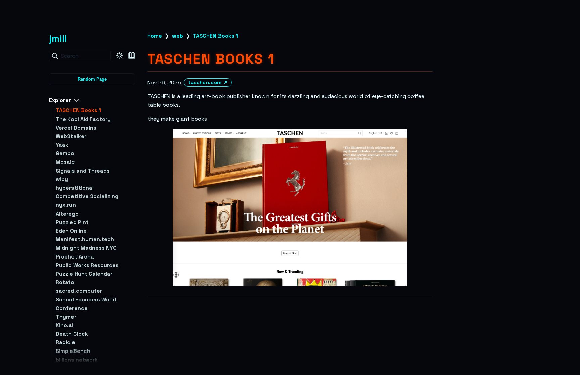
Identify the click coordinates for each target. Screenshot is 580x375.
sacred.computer (79, 290)
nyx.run (66, 204)
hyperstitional (75, 187)
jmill (58, 38)
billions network (77, 359)
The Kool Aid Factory (83, 119)
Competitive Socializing (87, 196)
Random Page (92, 79)
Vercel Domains (76, 127)
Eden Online (71, 230)
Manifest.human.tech (85, 239)
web (177, 35)
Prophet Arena (75, 256)
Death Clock (72, 333)
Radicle (65, 342)
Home (154, 35)
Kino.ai (65, 325)
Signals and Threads (83, 170)
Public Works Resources (87, 265)
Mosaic (65, 162)
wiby (62, 179)
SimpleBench (73, 351)
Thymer (66, 316)
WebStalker (71, 136)
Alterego (67, 213)
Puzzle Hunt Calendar (84, 273)
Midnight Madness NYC (86, 247)
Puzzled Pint (72, 222)
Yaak (62, 144)
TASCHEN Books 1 (78, 110)
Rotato (65, 282)
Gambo (65, 153)
